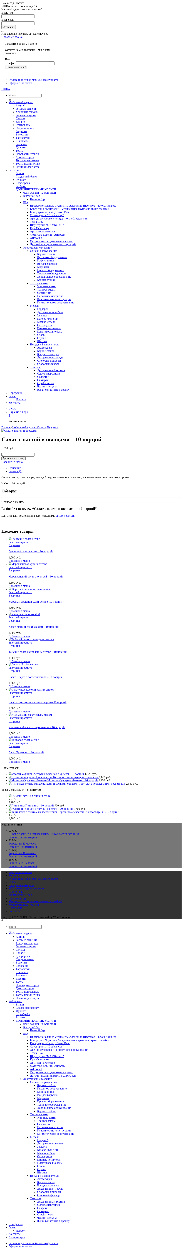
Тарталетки (23, 137)
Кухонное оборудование (52, 257)
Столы (41, 334)
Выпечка (21, 144)
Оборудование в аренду (37, 247)
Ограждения (44, 325)
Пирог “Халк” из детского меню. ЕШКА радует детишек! (44, 833)
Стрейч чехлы (45, 383)
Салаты (20, 118)
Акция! (20, 105)
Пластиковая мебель (49, 331)
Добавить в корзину (13, 458)
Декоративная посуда (50, 357)
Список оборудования (43, 250)
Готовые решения (26, 108)
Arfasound (36, 237)
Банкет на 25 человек (21, 862)
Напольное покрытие (50, 296)
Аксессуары (44, 347)
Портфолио (16, 392)
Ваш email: (7, 19)
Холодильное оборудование (54, 276)
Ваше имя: (7, 12)
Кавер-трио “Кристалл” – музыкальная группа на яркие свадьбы (69, 208)
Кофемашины (45, 260)
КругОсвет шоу (39, 228)
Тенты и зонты (39, 283)
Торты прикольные (27, 160)
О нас (12, 396)
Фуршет (21, 179)
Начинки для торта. (27, 166)
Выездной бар (31, 195)
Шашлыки (22, 140)
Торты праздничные (28, 163)
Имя (7, 59)
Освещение (44, 292)
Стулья (41, 338)
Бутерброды (23, 124)
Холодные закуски (27, 111)
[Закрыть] (2, 31)
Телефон (10, 63)
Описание (15, 467)
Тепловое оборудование (51, 273)
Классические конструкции (54, 299)
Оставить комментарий (23, 837)
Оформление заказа (20, 83)
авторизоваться (65, 515)
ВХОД (12, 408)
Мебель (34, 305)
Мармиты (43, 266)
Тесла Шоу (36, 221)
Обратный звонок (12, 36)
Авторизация (17, 1237)
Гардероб (42, 308)
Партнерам (15, 907)
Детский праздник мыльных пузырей (53, 244)
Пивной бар (37, 199)
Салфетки (43, 376)
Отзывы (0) (15, 471)
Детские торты (25, 157)
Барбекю (21, 186)
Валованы (22, 134)
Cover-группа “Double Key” (47, 215)
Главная (6, 427)
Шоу (25, 202)
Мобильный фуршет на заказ (26, 888)
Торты (19, 150)
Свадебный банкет (27, 176)
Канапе (20, 121)
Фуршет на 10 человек (22, 853)
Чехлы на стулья (47, 386)
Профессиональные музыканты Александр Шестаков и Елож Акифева (73, 205)
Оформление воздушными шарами (51, 241)
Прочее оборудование (50, 270)
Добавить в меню (12, 461)
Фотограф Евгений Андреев (47, 234)
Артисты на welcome (42, 231)
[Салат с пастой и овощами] (19, 430)
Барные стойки (46, 254)
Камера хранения (47, 318)
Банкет (20, 173)
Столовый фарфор (48, 363)
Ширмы (42, 341)
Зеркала (42, 315)
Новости (21, 399)
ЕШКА (5, 89)
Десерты (21, 147)
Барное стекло (46, 350)
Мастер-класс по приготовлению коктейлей (35, 901)
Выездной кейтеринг (21, 885)
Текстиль (35, 367)
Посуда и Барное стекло (44, 344)
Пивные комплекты (49, 328)
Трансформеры (46, 289)
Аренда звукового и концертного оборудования (59, 218)
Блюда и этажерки (48, 354)
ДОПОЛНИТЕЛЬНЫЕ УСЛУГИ (36, 189)
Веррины (21, 131)
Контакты (15, 402)
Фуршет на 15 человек (22, 843)
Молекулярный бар (20, 894)
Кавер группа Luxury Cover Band (50, 212)
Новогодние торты (27, 153)
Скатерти (43, 380)
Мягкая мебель (46, 321)
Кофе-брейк (23, 182)
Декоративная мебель (50, 312)
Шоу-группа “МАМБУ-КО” (47, 224)
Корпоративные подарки (24, 904)
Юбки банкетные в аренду (53, 389)
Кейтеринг (15, 170)
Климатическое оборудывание (55, 302)
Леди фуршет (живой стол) (39, 192)
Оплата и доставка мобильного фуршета (33, 79)
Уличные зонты (46, 286)
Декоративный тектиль (51, 370)
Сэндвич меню (25, 128)
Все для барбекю (47, 263)
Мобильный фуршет (21, 102)
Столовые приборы (49, 360)
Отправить (8, 27)
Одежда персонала (48, 373)
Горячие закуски (26, 115)
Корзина (14, 875)
